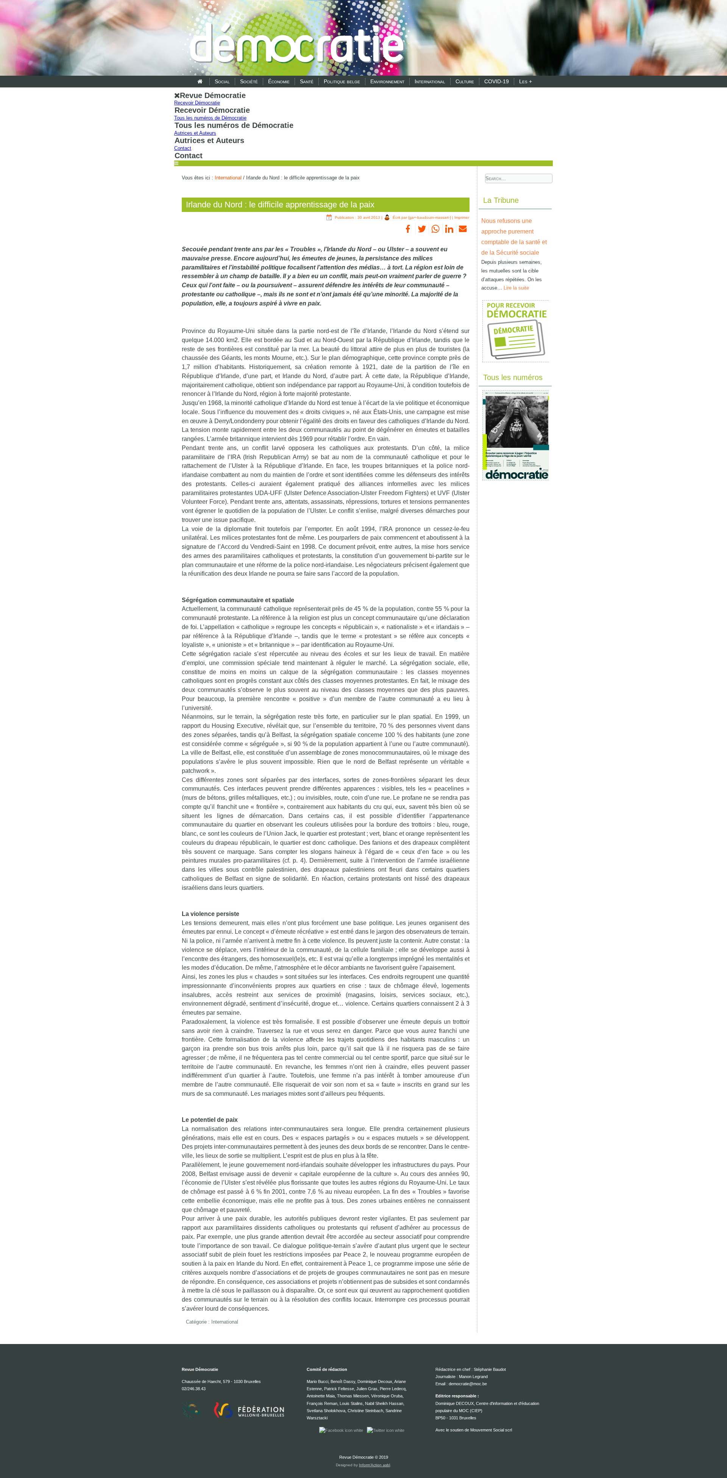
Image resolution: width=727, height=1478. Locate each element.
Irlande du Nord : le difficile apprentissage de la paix (280, 204)
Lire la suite (516, 288)
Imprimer (461, 217)
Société (249, 81)
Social (222, 81)
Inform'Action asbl (374, 1465)
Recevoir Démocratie (197, 103)
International (430, 81)
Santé (307, 81)
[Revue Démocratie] (294, 38)
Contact (182, 148)
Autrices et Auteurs (195, 133)
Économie (279, 81)
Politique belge (342, 81)
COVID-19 (496, 81)
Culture (465, 81)
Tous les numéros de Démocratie (210, 118)
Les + (525, 81)
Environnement (387, 81)
